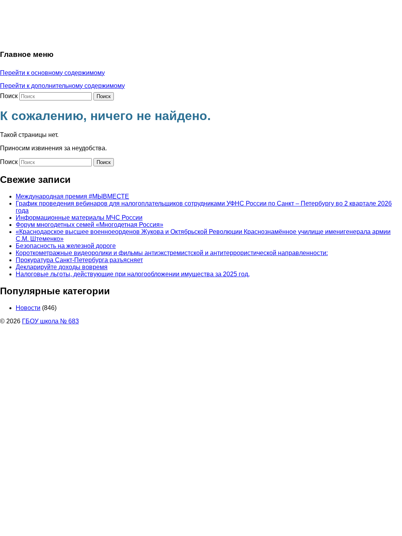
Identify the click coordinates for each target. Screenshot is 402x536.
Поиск (9, 96)
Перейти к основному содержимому (52, 72)
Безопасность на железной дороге (66, 245)
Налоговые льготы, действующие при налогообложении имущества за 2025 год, (133, 274)
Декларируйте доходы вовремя (62, 267)
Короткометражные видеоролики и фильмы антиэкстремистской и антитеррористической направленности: (172, 253)
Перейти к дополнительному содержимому (62, 85)
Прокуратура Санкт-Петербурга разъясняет (79, 260)
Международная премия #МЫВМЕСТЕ (72, 196)
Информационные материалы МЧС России (79, 217)
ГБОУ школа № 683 (50, 321)
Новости (28, 307)
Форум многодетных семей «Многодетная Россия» (89, 224)
